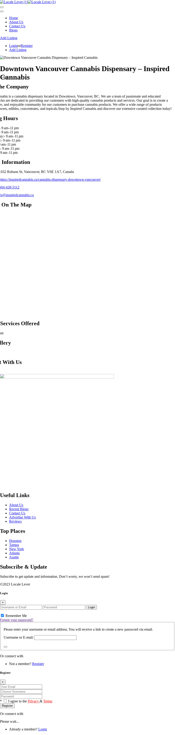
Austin (14, 557)
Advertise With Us (22, 517)
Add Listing (8, 38)
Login (13, 46)
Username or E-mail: (18, 637)
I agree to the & (30, 701)
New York (16, 549)
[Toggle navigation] (2, 7)
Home (13, 18)
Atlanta (14, 553)
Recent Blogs (18, 509)
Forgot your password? (16, 620)
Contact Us (17, 26)
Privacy (34, 701)
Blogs (13, 30)
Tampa (14, 545)
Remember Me (16, 616)
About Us (16, 22)
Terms (47, 701)
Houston (15, 541)
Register (27, 46)
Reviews (15, 521)
